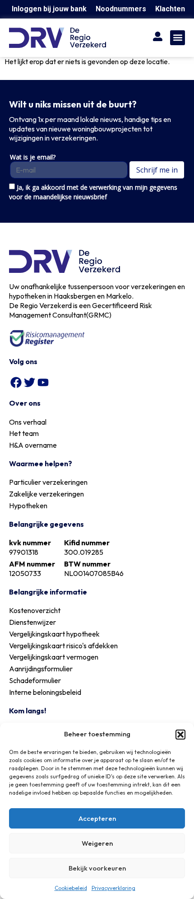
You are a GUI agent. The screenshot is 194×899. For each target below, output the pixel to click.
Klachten (170, 9)
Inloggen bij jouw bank (49, 9)
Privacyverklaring (113, 888)
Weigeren (97, 843)
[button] (180, 734)
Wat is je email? (32, 157)
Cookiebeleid (71, 888)
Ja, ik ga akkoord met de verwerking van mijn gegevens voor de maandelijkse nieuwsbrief (93, 192)
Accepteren (97, 818)
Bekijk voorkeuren (97, 868)
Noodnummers (121, 9)
